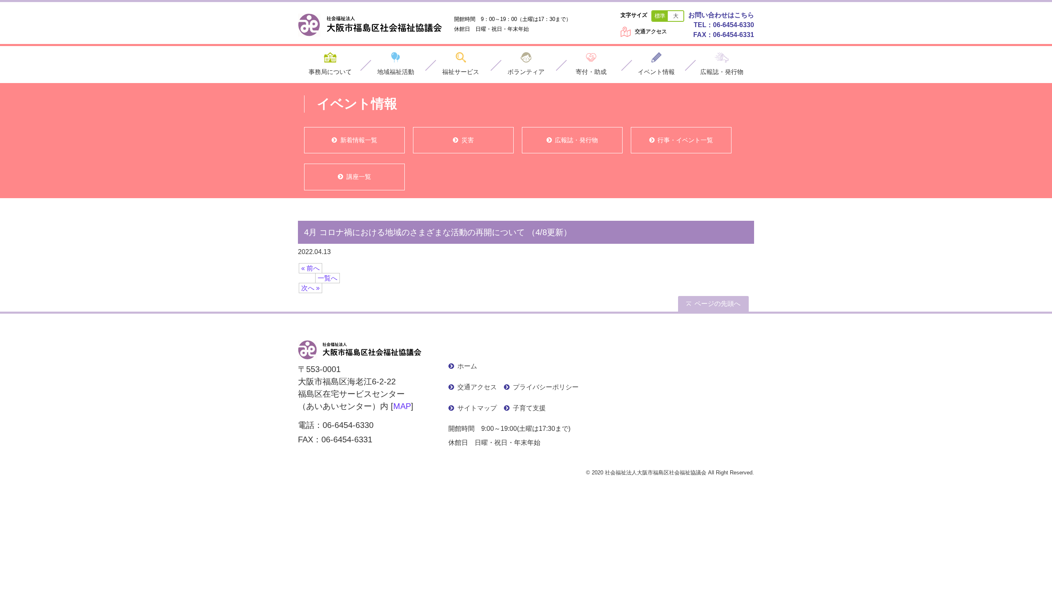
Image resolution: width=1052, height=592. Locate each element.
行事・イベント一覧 (685, 139)
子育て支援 (529, 408)
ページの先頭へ (717, 303)
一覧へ (327, 278)
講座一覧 (358, 176)
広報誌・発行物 (576, 139)
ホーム (467, 366)
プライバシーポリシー (546, 387)
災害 (467, 139)
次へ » (310, 287)
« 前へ (310, 268)
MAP (402, 406)
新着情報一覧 (358, 139)
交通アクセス (651, 31)
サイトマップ (477, 408)
